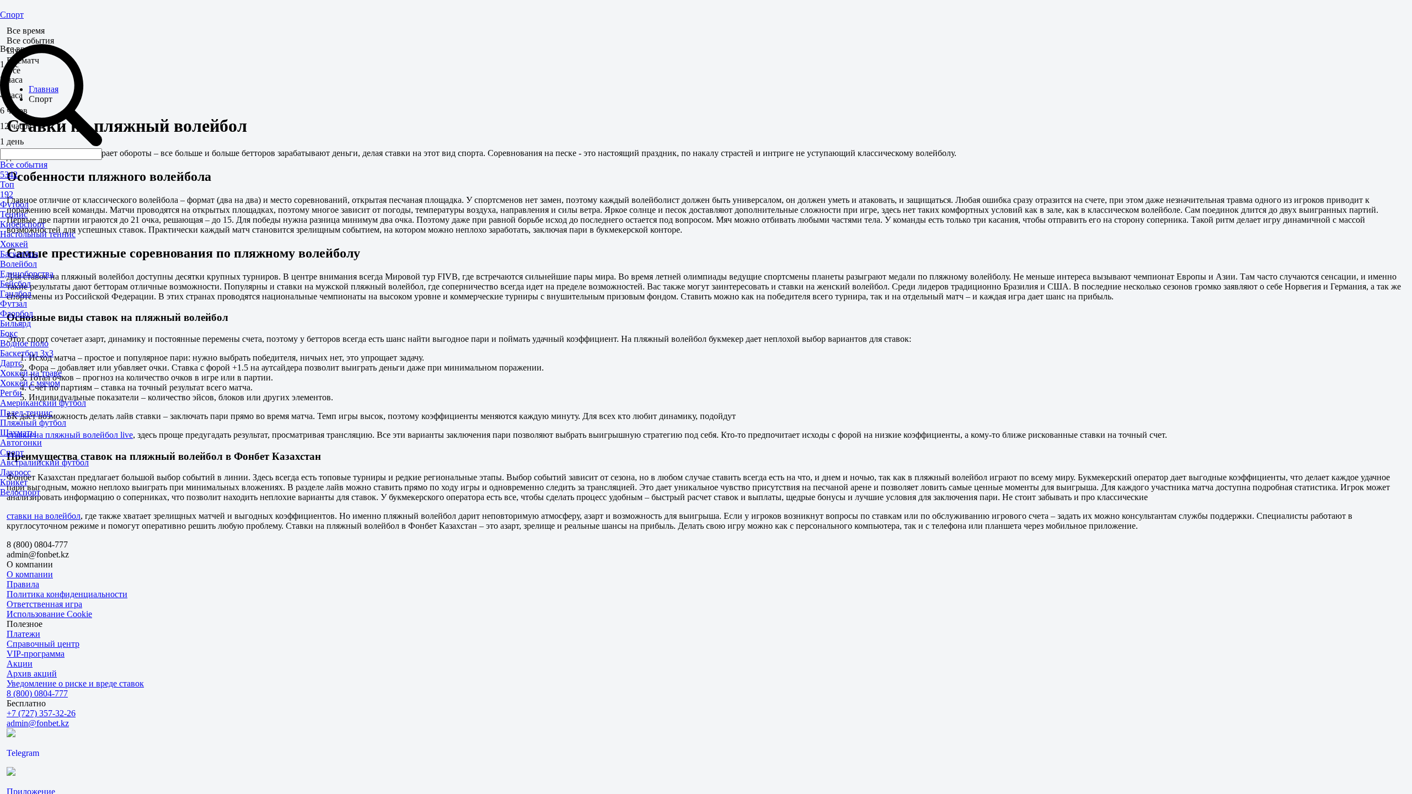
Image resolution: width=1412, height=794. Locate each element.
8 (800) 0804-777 (37, 693)
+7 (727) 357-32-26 (41, 713)
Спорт (12, 14)
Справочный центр (43, 643)
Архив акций (32, 673)
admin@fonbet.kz (38, 723)
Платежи (23, 634)
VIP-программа (36, 653)
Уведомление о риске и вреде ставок (75, 683)
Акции (20, 663)
